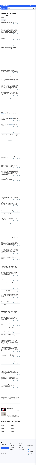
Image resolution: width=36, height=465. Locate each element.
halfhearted (2, 431)
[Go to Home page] (5, 5)
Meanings (3, 20)
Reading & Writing (13, 454)
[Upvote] (13, 23)
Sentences (3, 8)
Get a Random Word (5, 448)
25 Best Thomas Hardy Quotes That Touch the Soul (13, 413)
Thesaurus (12, 445)
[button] (30, 6)
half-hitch (2, 430)
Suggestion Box (30, 445)
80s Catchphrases (10, 408)
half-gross (12, 425)
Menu (34, 5)
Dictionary (12, 443)
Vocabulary (12, 451)
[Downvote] (17, 23)
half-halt (2, 426)
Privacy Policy (21, 445)
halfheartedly (13, 431)
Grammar (12, 449)
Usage (11, 453)
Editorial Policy (21, 447)
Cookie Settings (21, 449)
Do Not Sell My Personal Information (22, 453)
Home (1, 10)
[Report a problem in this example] (19, 23)
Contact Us (29, 443)
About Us (20, 443)
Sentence (4, 10)
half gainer (2, 425)
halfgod (12, 430)
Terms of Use (21, 451)
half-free (2, 423)
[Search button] (34, 8)
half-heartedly (13, 428)
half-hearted (3, 428)
